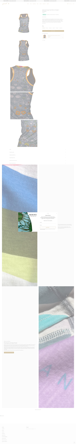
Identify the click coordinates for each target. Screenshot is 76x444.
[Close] (56, 213)
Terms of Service (42, 229)
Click (42, 218)
